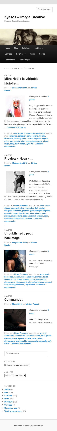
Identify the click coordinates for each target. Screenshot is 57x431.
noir (27, 213)
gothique (38, 210)
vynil (28, 143)
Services (8, 53)
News (20, 133)
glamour (25, 210)
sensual (32, 215)
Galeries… (26, 48)
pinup (13, 215)
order (34, 338)
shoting (12, 284)
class (47, 205)
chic (44, 333)
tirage (22, 143)
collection (22, 136)
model (19, 279)
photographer (10, 282)
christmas (13, 136)
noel (11, 141)
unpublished (30, 284)
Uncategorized (38, 133)
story (17, 143)
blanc (42, 205)
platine (19, 215)
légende (37, 138)
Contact (42, 53)
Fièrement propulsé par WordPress (28, 425)
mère (6, 141)
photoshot (32, 282)
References (20, 53)
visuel (6, 343)
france (23, 276)
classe (7, 208)
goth (32, 210)
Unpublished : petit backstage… (18, 235)
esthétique (17, 210)
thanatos (28, 218)
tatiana (21, 218)
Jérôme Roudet (32, 304)
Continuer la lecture (16, 127)
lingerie (45, 138)
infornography (20, 138)
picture (7, 215)
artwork (46, 274)
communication (17, 208)
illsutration (8, 138)
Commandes (10, 59)
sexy (12, 143)
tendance (20, 284)
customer (30, 335)
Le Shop (8, 395)
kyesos (21, 338)
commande (9, 335)
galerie (35, 136)
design (42, 208)
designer (8, 210)
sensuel (40, 215)
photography (33, 341)
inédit (45, 276)
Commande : (13, 299)
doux (43, 335)
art (41, 274)
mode (13, 279)
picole (45, 141)
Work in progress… (13, 411)
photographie (36, 141)
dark (36, 208)
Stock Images (25, 59)
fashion (17, 276)
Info (15, 133)
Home (7, 48)
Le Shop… (39, 48)
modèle (26, 279)
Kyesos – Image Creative (24, 16)
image (15, 213)
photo (28, 141)
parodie (17, 141)
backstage (8, 276)
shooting (8, 218)
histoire (42, 136)
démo (37, 335)
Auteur (32, 53)
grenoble (8, 213)
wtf (32, 143)
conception (29, 208)
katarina (30, 138)
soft (49, 341)
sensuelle (43, 341)
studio (15, 218)
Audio (7, 389)
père (23, 141)
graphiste (46, 210)
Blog (16, 48)
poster (25, 215)
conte (29, 136)
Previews (28, 133)
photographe (41, 279)
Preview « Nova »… (18, 158)
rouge (6, 143)
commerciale (20, 335)
